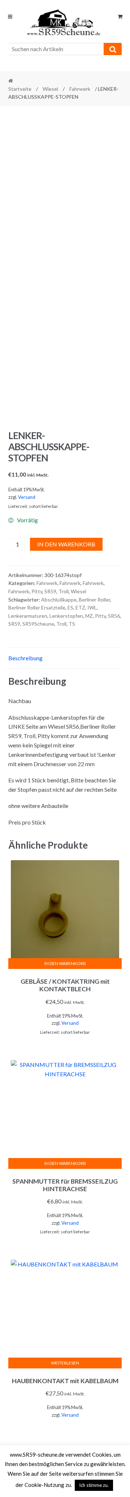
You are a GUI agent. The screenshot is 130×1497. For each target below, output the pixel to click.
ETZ (80, 607)
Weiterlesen (65, 1363)
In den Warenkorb (66, 544)
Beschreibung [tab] (25, 657)
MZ (89, 616)
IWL (92, 607)
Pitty (36, 591)
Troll (63, 591)
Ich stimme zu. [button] (94, 1485)
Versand (26, 497)
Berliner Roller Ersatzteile (36, 607)
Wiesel (50, 89)
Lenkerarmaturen (27, 616)
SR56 (114, 616)
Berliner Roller (94, 599)
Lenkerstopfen (66, 616)
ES (70, 607)
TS (72, 624)
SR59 (50, 591)
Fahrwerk (79, 89)
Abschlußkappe (59, 599)
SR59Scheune (38, 624)
